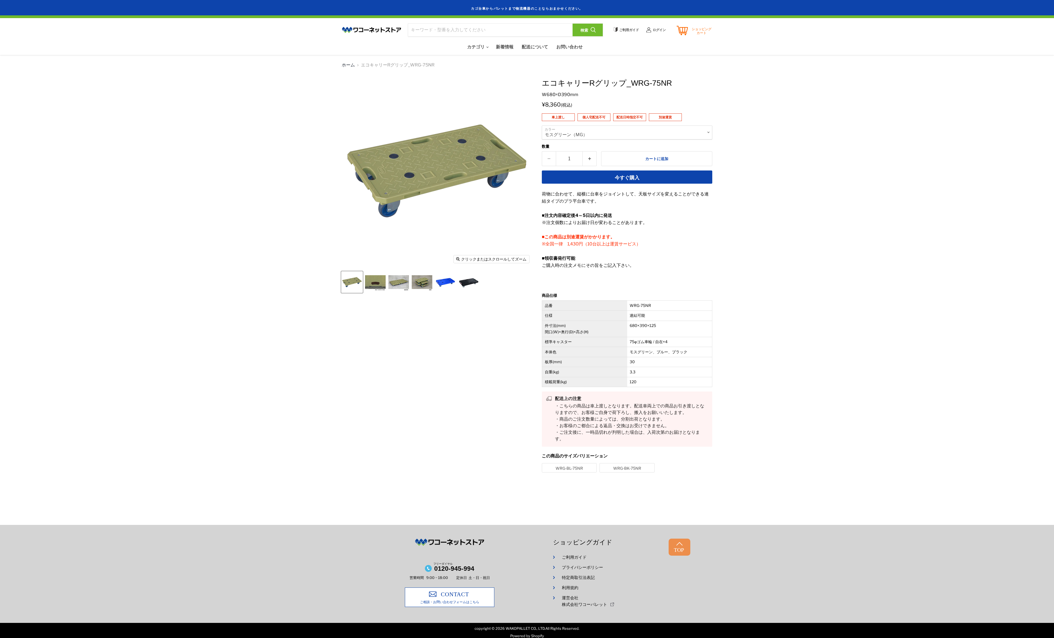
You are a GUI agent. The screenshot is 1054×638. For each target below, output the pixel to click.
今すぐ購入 (627, 177)
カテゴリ (476, 46)
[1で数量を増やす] (590, 158)
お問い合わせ (569, 46)
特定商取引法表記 (578, 577)
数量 (546, 146)
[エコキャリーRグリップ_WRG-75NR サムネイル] (352, 282)
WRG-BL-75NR (569, 468)
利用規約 (570, 587)
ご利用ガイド (574, 557)
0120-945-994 (454, 568)
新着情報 (505, 46)
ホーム (348, 65)
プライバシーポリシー (582, 567)
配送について (535, 46)
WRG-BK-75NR (627, 468)
